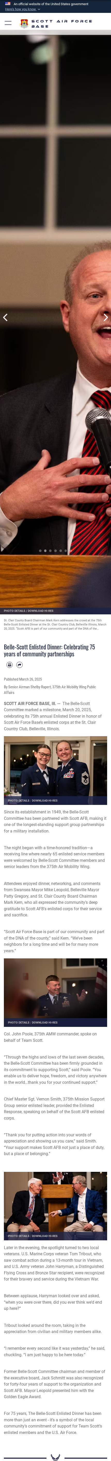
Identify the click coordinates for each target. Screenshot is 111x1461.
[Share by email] (19, 665)
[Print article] (9, 665)
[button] (23, 9)
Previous (5, 317)
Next (105, 317)
